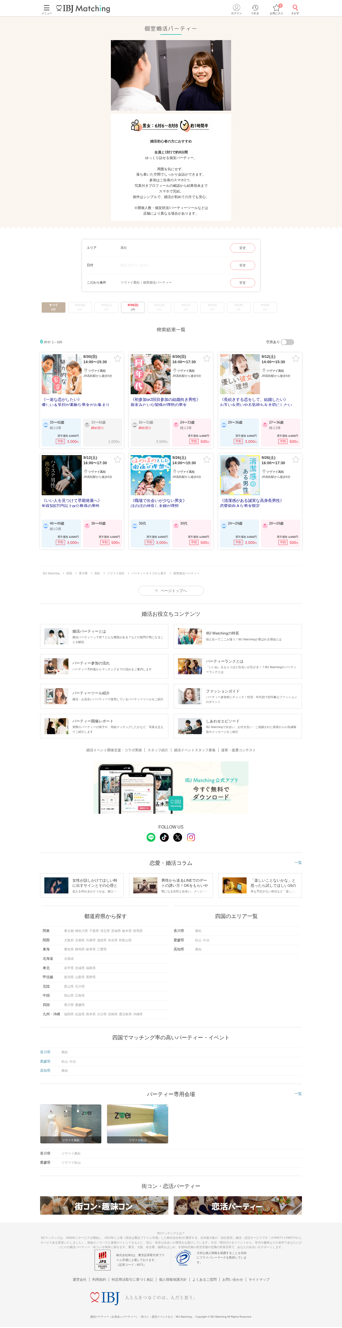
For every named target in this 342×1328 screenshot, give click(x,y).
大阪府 (69, 940)
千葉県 (94, 931)
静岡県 (80, 949)
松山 (198, 940)
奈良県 (113, 940)
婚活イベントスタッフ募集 (195, 750)
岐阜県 (91, 949)
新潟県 (69, 977)
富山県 (69, 986)
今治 (206, 940)
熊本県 (91, 1014)
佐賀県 (80, 1014)
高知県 (45, 1070)
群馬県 (138, 931)
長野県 (91, 977)
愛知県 (69, 949)
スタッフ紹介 (157, 750)
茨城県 (116, 931)
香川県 (69, 1005)
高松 (198, 931)
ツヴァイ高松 (71, 1153)
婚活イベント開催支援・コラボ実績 (114, 750)
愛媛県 (80, 1005)
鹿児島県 (125, 1014)
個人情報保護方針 (173, 1279)
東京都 (69, 931)
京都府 (80, 940)
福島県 (91, 968)
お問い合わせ (232, 1279)
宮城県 (80, 968)
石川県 (80, 986)
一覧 (298, 862)
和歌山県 (125, 940)
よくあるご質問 (204, 1279)
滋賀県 (102, 940)
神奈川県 (81, 931)
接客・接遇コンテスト (238, 750)
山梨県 (80, 977)
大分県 (102, 1014)
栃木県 (127, 931)
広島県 (80, 995)
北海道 (69, 959)
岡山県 (69, 995)
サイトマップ (259, 1279)
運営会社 (80, 1279)
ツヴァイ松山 (71, 1162)
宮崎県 (113, 1014)
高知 (198, 949)
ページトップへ (174, 590)
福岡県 (69, 1014)
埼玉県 (105, 931)
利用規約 (99, 1279)
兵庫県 (91, 940)
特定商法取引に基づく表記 (132, 1279)
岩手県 (69, 968)
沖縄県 (138, 1014)
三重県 (102, 949)
